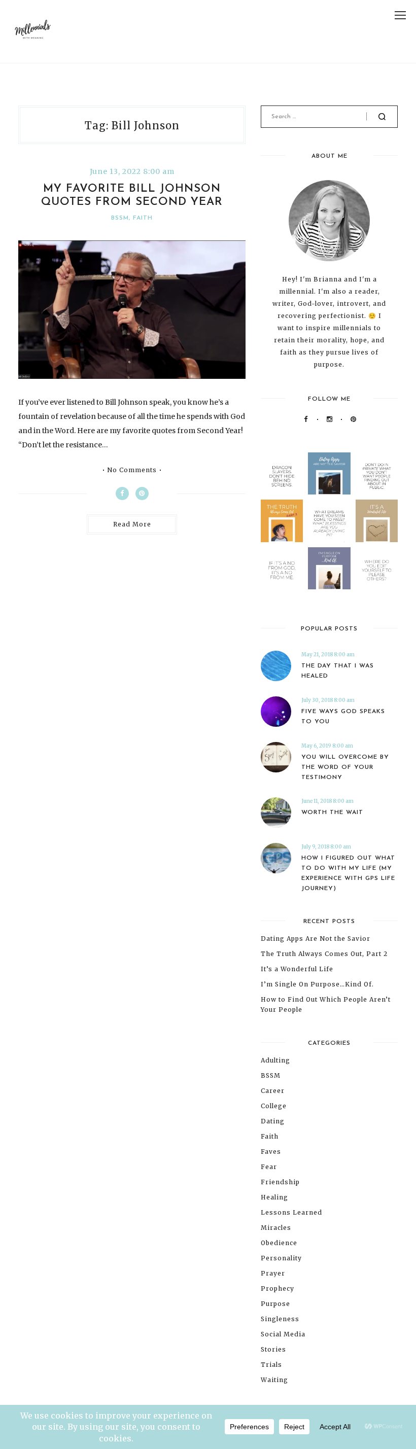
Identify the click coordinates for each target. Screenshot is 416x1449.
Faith (143, 218)
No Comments (132, 470)
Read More (132, 524)
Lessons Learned (291, 1212)
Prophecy (277, 1288)
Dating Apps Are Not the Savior (315, 938)
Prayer (273, 1273)
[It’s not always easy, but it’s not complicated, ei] (282, 568)
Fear (269, 1167)
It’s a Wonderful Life (297, 969)
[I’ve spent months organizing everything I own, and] (377, 521)
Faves (271, 1151)
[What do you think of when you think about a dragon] (282, 473)
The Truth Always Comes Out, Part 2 (324, 954)
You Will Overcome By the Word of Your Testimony (345, 767)
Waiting (274, 1380)
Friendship (280, 1182)
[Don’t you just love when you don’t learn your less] (282, 521)
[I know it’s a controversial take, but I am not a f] (329, 473)
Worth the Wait (332, 812)
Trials (271, 1364)
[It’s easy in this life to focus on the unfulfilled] (329, 521)
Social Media (283, 1334)
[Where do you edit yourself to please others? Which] (377, 568)
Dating (273, 1121)
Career (273, 1090)
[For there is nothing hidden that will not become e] (377, 473)
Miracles (276, 1227)
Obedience (279, 1243)
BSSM (120, 218)
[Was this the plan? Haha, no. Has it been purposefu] (329, 568)
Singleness (280, 1319)
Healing (274, 1197)
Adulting (275, 1060)
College (274, 1106)
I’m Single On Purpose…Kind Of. (317, 984)
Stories (273, 1349)
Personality (281, 1258)
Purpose (275, 1303)
